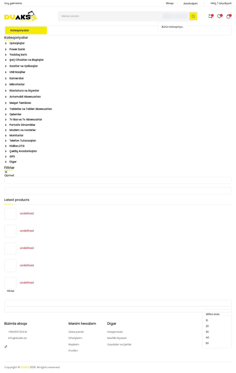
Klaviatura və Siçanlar (24, 90)
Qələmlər (15, 114)
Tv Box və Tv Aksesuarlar (26, 119)
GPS (12, 156)
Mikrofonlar (17, 84)
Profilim (73, 350)
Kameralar (17, 78)
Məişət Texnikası (20, 103)
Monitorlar (16, 135)
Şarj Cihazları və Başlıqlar (27, 60)
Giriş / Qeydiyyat (221, 3)
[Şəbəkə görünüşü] (9, 296)
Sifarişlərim (75, 338)
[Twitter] (6, 347)
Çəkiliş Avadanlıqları (23, 151)
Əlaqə (169, 3)
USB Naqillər (17, 72)
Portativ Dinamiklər (22, 125)
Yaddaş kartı (18, 54)
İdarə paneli (76, 332)
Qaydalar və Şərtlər (119, 344)
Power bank (17, 49)
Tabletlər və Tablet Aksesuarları (31, 109)
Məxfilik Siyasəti (116, 338)
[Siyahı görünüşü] (20, 296)
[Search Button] (193, 16)
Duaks (25, 367)
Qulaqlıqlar (17, 43)
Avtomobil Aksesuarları (25, 96)
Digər (13, 161)
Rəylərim (74, 344)
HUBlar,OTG (17, 146)
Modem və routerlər (23, 130)
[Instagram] (13, 347)
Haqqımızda (115, 332)
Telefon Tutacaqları (23, 140)
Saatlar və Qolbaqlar (24, 66)
